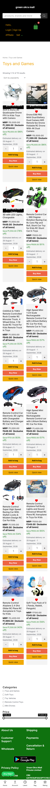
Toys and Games (12, 691)
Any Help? (8, 774)
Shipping (31, 730)
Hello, (8, 25)
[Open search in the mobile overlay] (25, 15)
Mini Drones (10, 706)
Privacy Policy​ (10, 767)
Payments (32, 737)
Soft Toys (9, 695)
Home (5, 58)
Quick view (13, 166)
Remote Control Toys (14, 702)
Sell (18, 35)
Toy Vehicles (10, 698)
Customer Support (7, 739)
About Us (7, 730)
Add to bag (13, 155)
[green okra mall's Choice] (13, 92)
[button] (19, 34)
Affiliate (9, 35)
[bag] (35, 26)
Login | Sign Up (13, 30)
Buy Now (13, 161)
